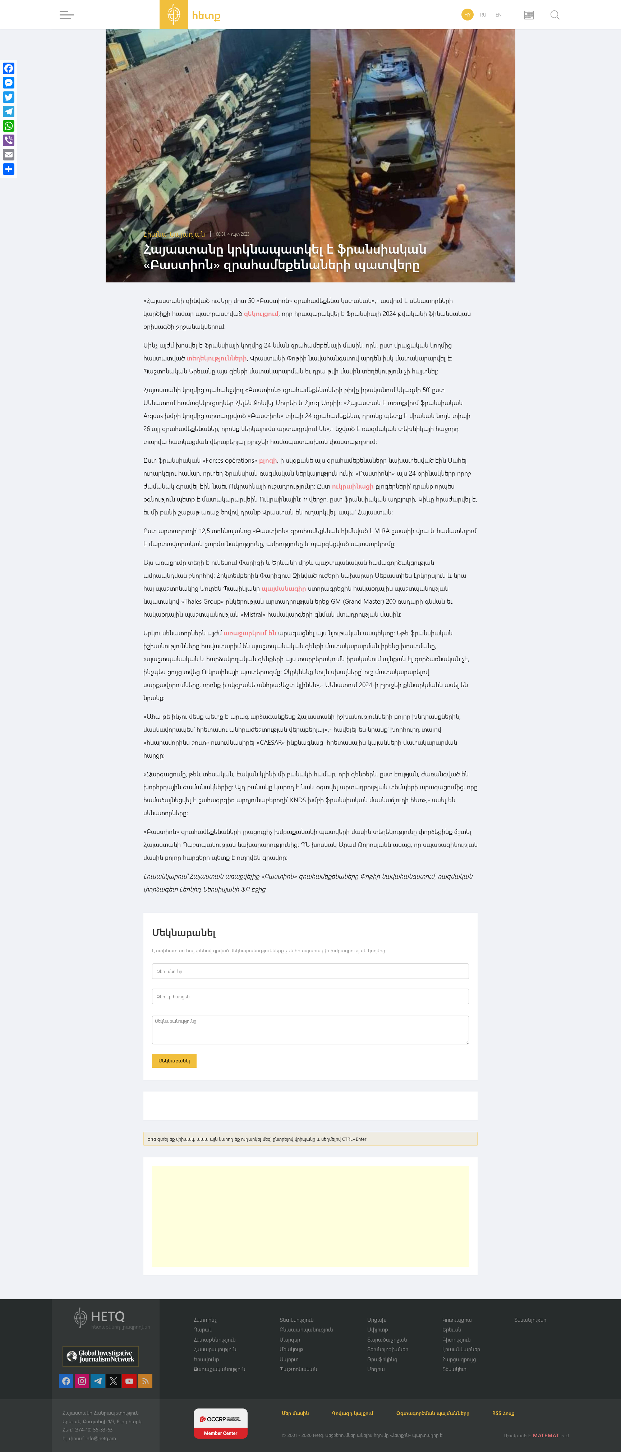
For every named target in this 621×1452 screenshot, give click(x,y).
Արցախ (377, 1319)
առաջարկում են (250, 633)
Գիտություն (456, 1339)
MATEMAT (546, 1435)
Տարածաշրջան (387, 1339)
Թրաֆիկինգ (382, 1359)
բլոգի (268, 460)
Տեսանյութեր (530, 1319)
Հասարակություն (215, 1349)
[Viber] (8, 140)
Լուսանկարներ (461, 1349)
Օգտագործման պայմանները (432, 1413)
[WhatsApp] (8, 126)
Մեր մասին (295, 1413)
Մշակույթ (291, 1349)
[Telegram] (8, 111)
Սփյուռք (377, 1329)
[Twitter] (8, 97)
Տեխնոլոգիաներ (387, 1349)
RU (483, 14)
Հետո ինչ (205, 1319)
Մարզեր (290, 1339)
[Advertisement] (310, 1216)
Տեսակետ (454, 1368)
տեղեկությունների (217, 358)
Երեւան (451, 1329)
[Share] (8, 169)
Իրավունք (206, 1359)
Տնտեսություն (297, 1319)
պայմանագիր (284, 588)
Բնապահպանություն (306, 1329)
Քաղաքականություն (219, 1368)
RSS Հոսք (503, 1413)
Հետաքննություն (215, 1339)
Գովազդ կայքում (352, 1413)
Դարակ (203, 1329)
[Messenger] (8, 83)
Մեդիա (376, 1368)
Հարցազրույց (459, 1359)
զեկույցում (261, 313)
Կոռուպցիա (457, 1319)
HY (467, 14)
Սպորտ (289, 1359)
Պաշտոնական (298, 1368)
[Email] (8, 155)
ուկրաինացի (353, 486)
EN (499, 14)
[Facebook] (8, 68)
